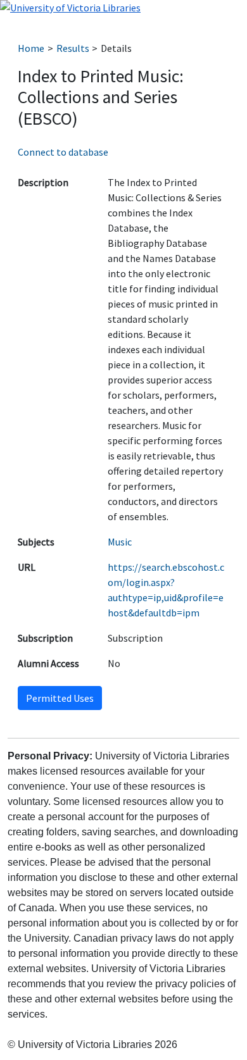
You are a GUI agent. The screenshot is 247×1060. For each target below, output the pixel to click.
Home (31, 48)
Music (120, 541)
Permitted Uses (60, 698)
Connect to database (63, 152)
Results (72, 48)
